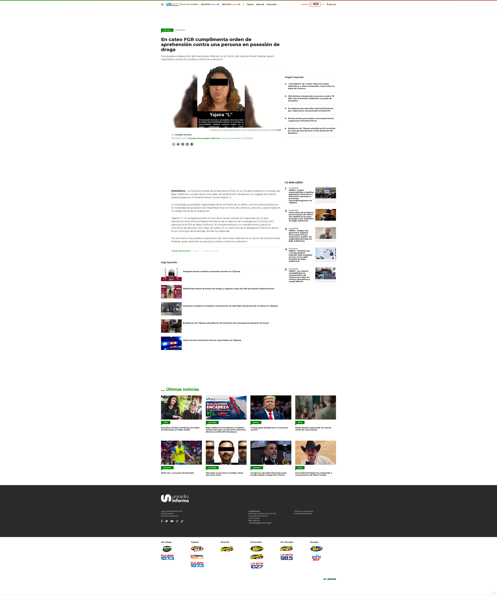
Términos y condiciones (303, 511)
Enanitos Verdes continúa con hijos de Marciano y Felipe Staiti (180, 428)
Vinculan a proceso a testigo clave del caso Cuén (224, 474)
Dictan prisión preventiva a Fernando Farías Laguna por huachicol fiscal (311, 119)
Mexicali (260, 4)
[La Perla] (316, 557)
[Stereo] (256, 548)
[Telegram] (191, 144)
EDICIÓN (209, 4)
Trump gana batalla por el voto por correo (269, 428)
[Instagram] (177, 521)
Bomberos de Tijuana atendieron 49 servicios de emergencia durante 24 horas (226, 323)
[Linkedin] (187, 144)
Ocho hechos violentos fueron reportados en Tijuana (212, 340)
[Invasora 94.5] (197, 549)
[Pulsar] (167, 557)
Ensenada (271, 4)
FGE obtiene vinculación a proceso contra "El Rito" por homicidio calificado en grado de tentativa (311, 98)
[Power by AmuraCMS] (329, 579)
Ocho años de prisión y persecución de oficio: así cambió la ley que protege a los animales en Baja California (301, 216)
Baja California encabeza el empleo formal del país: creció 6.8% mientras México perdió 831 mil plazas (226, 429)
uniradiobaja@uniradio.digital (259, 523)
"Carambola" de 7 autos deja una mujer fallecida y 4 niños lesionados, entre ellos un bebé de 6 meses (311, 86)
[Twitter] (178, 144)
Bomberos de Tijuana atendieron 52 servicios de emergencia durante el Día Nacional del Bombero (311, 130)
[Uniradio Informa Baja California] (182, 4)
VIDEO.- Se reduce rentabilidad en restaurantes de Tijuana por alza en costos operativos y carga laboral (299, 276)
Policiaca (167, 30)
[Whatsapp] (173, 144)
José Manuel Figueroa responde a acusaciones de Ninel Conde (313, 474)
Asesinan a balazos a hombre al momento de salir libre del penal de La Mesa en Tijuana (230, 306)
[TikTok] (182, 521)
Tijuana (250, 4)
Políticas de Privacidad (303, 514)
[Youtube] (171, 521)
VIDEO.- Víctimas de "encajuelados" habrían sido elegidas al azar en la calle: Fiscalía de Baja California (300, 256)
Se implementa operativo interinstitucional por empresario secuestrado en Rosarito (310, 109)
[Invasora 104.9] (227, 549)
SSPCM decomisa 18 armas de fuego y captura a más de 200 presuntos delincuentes (228, 288)
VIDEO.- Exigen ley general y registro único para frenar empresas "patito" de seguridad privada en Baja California (300, 235)
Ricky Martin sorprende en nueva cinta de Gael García (313, 428)
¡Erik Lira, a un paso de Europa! (177, 473)
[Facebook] (182, 144)
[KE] (316, 548)
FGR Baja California (210, 251)
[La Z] (256, 565)
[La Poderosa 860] (197, 557)
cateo (196, 251)
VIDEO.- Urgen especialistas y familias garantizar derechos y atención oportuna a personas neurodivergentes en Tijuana (301, 196)
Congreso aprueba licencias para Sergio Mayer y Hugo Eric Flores (268, 474)
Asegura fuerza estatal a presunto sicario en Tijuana (211, 271)
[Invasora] (167, 549)
